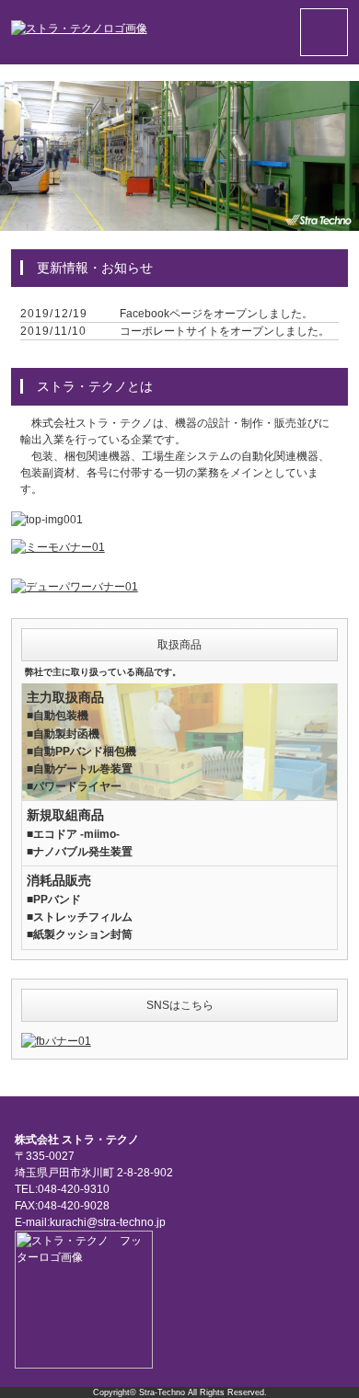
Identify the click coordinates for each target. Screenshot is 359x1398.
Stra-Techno (162, 1392)
